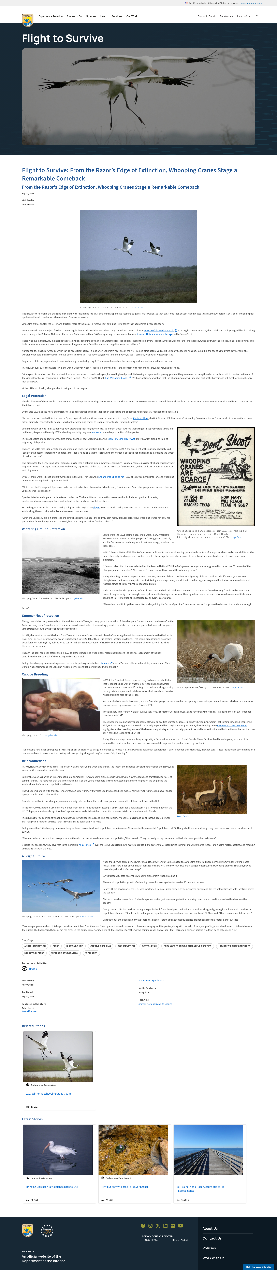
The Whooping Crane (116, 378)
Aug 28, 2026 (32, 1199)
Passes (201, 16)
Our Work (131, 16)
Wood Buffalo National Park (159, 330)
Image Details (137, 307)
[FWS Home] (27, 20)
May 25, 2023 (32, 1106)
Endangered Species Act (111, 476)
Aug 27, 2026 (107, 1199)
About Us (210, 1228)
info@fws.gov (180, 1239)
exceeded (97, 432)
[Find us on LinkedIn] (166, 1226)
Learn (103, 16)
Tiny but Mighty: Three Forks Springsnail (124, 1186)
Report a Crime (244, 16)
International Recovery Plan (232, 725)
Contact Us (212, 1238)
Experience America (51, 16)
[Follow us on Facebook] (144, 1226)
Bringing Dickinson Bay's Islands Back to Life (52, 1186)
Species (91, 16)
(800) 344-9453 (151, 1239)
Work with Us (213, 1257)
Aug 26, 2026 (183, 1199)
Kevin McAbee (140, 418)
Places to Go (74, 16)
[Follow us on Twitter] (159, 1226)
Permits (212, 16)
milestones (85, 844)
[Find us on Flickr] (174, 1226)
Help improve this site (258, 1267)
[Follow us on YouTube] (181, 1226)
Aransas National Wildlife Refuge (155, 334)
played (96, 507)
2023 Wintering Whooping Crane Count (48, 1093)
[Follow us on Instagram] (151, 1226)
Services (117, 16)
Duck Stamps (226, 16)
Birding (32, 968)
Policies (209, 1248)
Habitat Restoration (41, 1178)
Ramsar (105, 663)
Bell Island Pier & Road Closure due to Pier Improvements (201, 1188)
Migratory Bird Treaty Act (121, 438)
